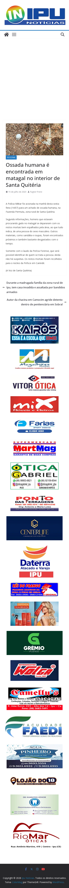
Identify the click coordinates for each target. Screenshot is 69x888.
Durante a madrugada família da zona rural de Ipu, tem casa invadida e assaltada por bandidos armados (35, 287)
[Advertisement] (34, 74)
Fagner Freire (36, 191)
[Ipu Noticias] (6, 34)
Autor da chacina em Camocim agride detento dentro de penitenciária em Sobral (35, 302)
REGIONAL (11, 157)
